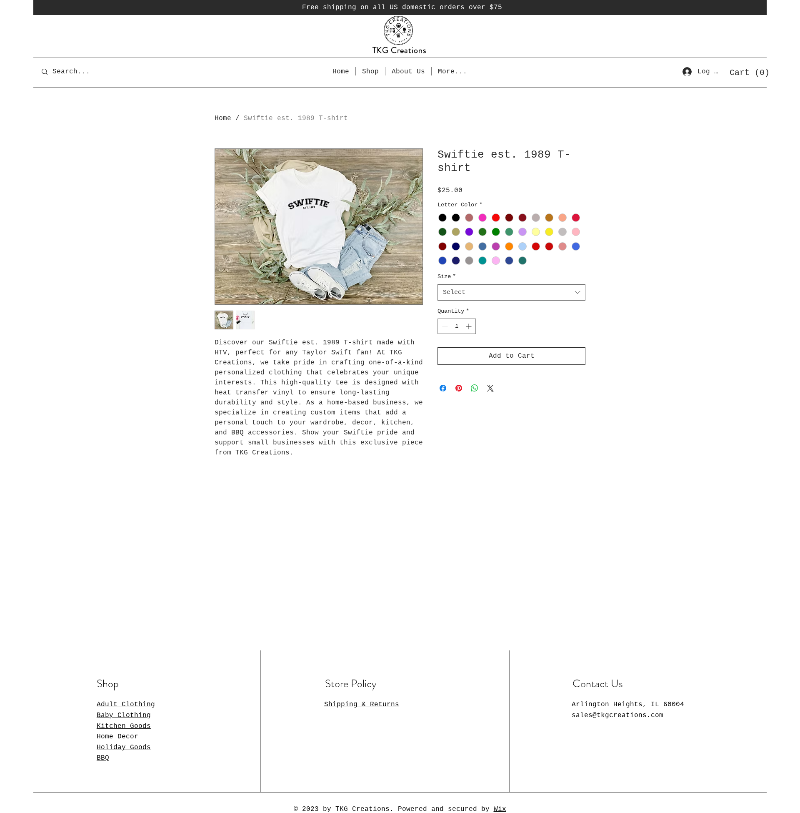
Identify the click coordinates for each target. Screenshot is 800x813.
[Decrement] (444, 326)
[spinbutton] (456, 326)
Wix (500, 809)
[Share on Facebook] (443, 388)
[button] (747, 72)
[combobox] (511, 292)
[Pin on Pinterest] (459, 388)
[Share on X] (490, 388)
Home (223, 118)
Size (447, 276)
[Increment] (469, 326)
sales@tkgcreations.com (617, 715)
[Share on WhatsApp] (475, 388)
